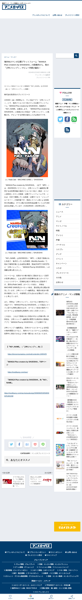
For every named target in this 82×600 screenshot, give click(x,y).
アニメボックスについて (41, 15)
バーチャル (60, 245)
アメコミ (59, 235)
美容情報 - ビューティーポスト (17, 570)
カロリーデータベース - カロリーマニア (27, 585)
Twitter (60, 122)
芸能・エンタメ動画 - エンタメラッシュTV (63, 576)
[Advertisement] (41, 35)
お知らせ (59, 282)
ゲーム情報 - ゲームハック (24, 567)
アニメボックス (43, 592)
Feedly (74, 122)
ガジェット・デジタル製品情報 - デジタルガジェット (24, 576)
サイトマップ (52, 555)
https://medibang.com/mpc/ (18, 372)
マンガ (34, 453)
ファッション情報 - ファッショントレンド (53, 567)
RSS (67, 133)
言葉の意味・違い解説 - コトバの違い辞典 (56, 588)
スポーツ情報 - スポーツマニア (43, 570)
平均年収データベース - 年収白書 (58, 585)
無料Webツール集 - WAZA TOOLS (24, 588)
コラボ (58, 268)
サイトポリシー (56, 552)
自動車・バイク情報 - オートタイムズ (56, 573)
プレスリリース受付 (72, 15)
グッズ (58, 254)
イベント (59, 259)
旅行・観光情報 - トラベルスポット (26, 573)
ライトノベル (61, 226)
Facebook (67, 122)
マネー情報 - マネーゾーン (68, 570)
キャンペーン (61, 264)
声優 (58, 240)
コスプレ (59, 249)
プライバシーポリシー (38, 552)
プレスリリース (44, 453)
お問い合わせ (57, 15)
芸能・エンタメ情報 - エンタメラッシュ (53, 564)
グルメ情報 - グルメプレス (25, 564)
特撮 (58, 231)
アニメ (58, 216)
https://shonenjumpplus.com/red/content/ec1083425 (27, 354)
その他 (58, 278)
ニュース (59, 212)
